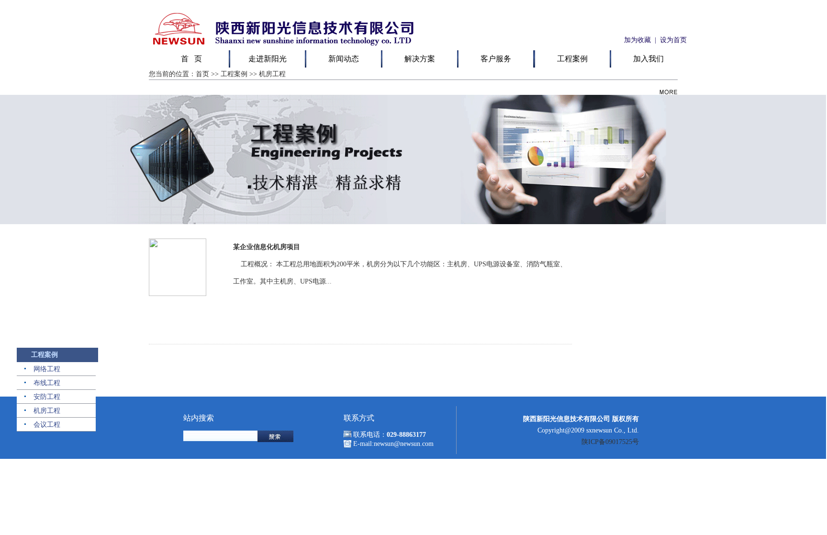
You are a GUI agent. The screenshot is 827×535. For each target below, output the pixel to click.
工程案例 (572, 59)
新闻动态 (343, 59)
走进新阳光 (267, 59)
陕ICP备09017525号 (610, 441)
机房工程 (47, 410)
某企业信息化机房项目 (266, 246)
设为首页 (673, 40)
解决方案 (419, 59)
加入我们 (648, 59)
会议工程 (47, 424)
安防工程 (47, 396)
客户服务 (496, 59)
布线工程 (47, 383)
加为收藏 (636, 40)
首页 (202, 74)
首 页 (191, 59)
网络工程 (47, 369)
